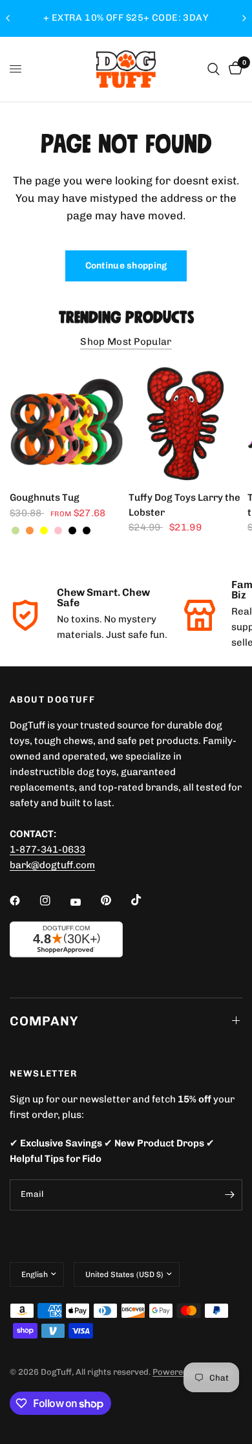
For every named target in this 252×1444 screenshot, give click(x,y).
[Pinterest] (115, 900)
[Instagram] (54, 900)
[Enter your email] (229, 1194)
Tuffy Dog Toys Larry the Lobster (184, 505)
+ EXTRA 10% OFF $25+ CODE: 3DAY (126, 17)
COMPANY (44, 1021)
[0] (233, 69)
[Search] (213, 69)
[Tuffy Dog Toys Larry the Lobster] (185, 424)
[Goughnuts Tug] (66, 424)
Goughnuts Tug (44, 497)
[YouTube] (84, 902)
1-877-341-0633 (47, 849)
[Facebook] (24, 900)
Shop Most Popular (125, 341)
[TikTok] (145, 900)
